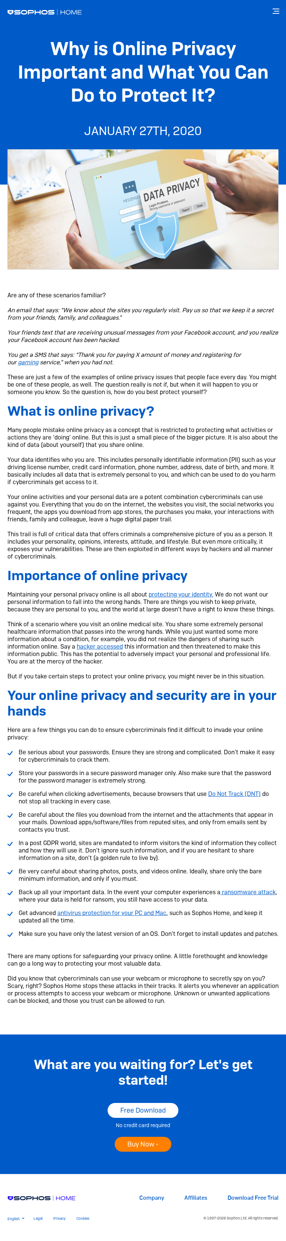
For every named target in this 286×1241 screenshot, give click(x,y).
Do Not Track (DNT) (234, 794)
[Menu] (276, 11)
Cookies (82, 1218)
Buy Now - (143, 1144)
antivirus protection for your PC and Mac (111, 913)
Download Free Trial (253, 1198)
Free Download (143, 1110)
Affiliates (195, 1198)
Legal (38, 1218)
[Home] (41, 1198)
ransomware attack (248, 892)
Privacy (59, 1218)
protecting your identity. (181, 594)
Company (151, 1198)
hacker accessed (100, 646)
